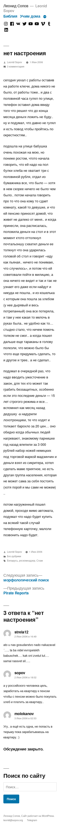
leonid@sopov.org (13, 820)
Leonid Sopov (14, 62)
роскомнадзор (27, 560)
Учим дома (30, 16)
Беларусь (12, 560)
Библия (10, 16)
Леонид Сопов (15, 5)
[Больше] (45, 17)
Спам (39, 560)
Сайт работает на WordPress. (37, 815)
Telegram (32, 820)
